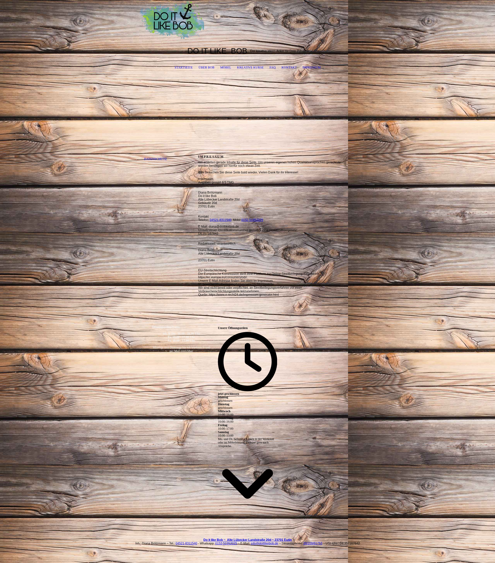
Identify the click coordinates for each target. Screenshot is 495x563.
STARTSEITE (184, 67)
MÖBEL (225, 67)
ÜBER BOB (206, 67)
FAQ (273, 67)
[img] (247, 19)
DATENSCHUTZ (155, 159)
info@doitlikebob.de (264, 543)
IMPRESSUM (312, 67)
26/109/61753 (312, 543)
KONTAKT (289, 67)
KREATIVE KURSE (250, 67)
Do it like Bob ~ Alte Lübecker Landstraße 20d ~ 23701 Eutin (247, 540)
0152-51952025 (252, 220)
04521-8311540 (220, 220)
